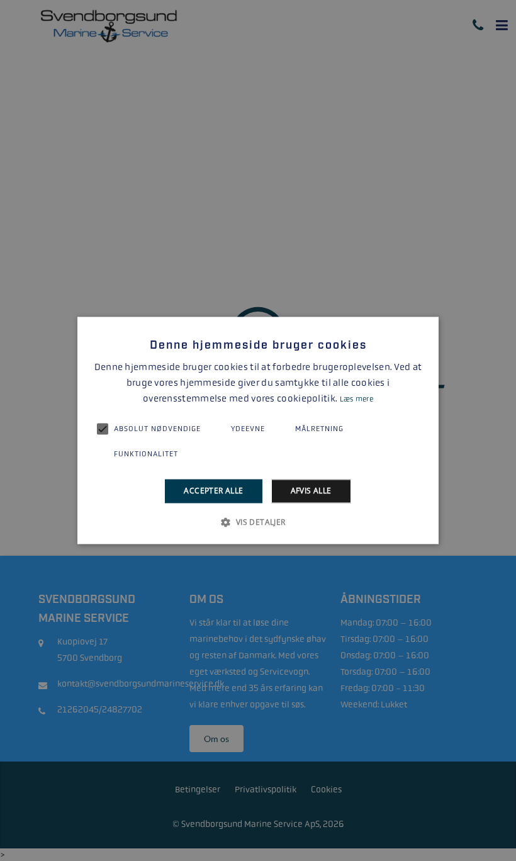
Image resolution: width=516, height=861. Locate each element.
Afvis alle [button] (311, 490)
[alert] (258, 430)
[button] (257, 522)
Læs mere (356, 399)
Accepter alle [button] (213, 490)
